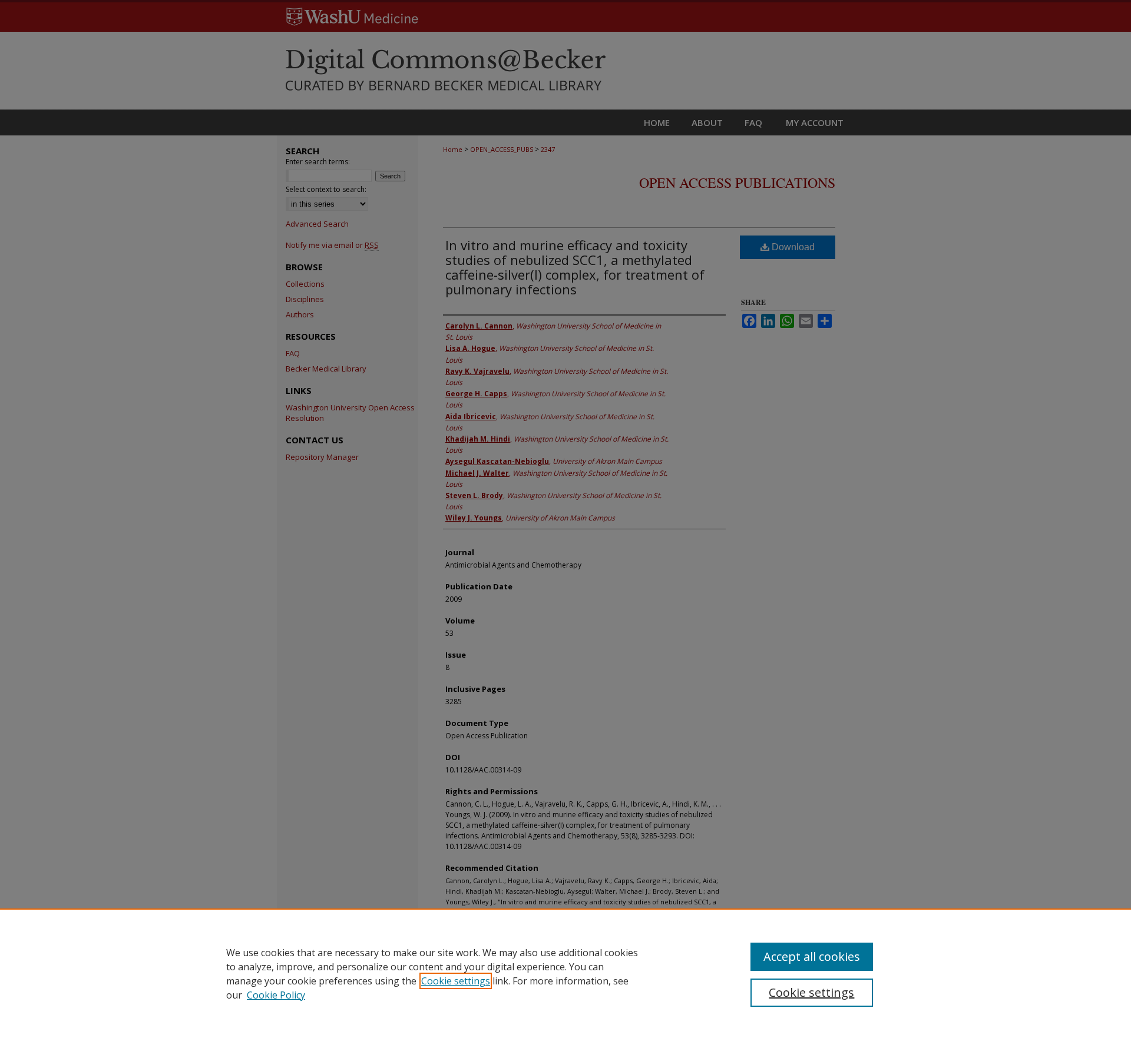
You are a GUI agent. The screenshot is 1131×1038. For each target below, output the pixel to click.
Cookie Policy (276, 995)
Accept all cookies (811, 956)
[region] (565, 973)
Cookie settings (455, 980)
